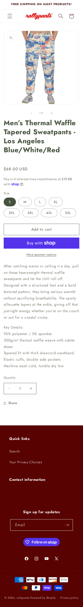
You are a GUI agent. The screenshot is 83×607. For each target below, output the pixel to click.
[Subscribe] (67, 525)
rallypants (23, 598)
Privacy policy (69, 598)
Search (14, 451)
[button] (9, 16)
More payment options (41, 255)
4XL (49, 212)
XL (56, 201)
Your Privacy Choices (25, 462)
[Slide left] (31, 113)
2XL (12, 212)
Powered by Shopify (43, 598)
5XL (68, 212)
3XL (30, 212)
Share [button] (12, 403)
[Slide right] (52, 113)
